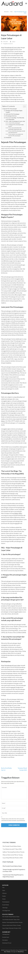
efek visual (7, 192)
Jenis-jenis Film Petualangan (12, 114)
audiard (13, 41)
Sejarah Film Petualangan (10, 108)
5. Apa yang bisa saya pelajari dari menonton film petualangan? (15, 135)
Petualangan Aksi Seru (11, 116)
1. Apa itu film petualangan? (14, 123)
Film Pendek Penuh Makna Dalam (12, 846)
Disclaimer (5, 940)
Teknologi (4, 907)
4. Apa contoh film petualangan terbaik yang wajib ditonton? (16, 131)
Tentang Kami (5, 934)
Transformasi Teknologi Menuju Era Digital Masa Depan (13, 875)
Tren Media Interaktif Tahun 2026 (12, 849)
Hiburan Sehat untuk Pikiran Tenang (13, 855)
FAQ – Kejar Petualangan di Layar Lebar (15, 121)
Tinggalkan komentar (8, 43)
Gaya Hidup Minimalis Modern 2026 (13, 858)
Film (3, 887)
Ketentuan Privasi (6, 943)
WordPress (21, 951)
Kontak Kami (5, 937)
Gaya (3, 890)
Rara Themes (7, 951)
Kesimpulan (8, 137)
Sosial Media (5, 904)
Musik (4, 899)
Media (4, 896)
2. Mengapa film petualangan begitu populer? (16, 125)
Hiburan (4, 893)
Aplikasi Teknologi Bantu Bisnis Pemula (13, 852)
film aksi (23, 162)
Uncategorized (6, 910)
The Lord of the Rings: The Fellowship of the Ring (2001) (15, 118)
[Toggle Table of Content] (23, 106)
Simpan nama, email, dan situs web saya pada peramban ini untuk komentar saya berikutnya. (13, 819)
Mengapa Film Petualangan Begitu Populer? (14, 111)
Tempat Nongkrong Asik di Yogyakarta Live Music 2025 (14, 870)
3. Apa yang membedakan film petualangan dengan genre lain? (15, 128)
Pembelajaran (5, 902)
